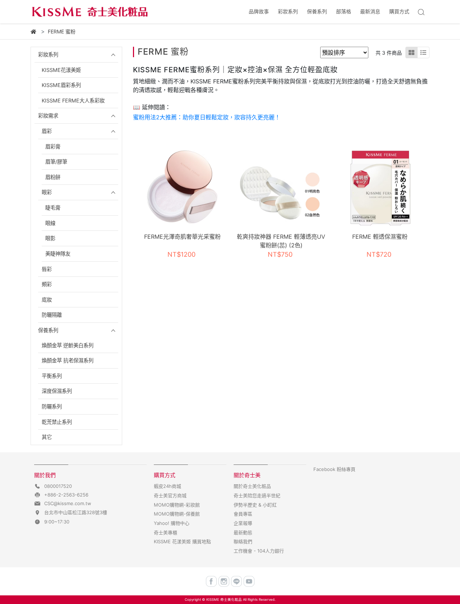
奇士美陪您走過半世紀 (257, 495)
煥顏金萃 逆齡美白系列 (67, 345)
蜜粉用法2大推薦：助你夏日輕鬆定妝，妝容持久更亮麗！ (206, 117)
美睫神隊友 (57, 254)
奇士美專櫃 (165, 532)
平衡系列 (52, 376)
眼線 (50, 223)
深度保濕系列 (57, 391)
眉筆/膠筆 (56, 162)
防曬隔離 (52, 315)
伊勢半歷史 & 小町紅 (255, 505)
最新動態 (243, 532)
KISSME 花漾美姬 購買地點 (182, 541)
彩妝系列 (48, 54)
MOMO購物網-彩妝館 (177, 505)
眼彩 (47, 192)
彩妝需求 (48, 116)
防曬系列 (52, 406)
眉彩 (47, 131)
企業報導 (243, 523)
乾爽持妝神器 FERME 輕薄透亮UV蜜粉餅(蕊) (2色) (281, 241)
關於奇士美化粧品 (252, 486)
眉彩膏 (52, 146)
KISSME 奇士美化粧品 (224, 599)
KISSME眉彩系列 (61, 85)
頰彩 (47, 284)
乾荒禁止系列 (57, 422)
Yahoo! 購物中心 (171, 523)
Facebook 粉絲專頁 (334, 469)
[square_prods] (411, 52)
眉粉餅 (52, 177)
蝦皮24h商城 (167, 486)
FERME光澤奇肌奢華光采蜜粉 (182, 236)
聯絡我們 (243, 541)
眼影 (50, 238)
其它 (47, 437)
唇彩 (47, 269)
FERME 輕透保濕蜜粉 (380, 236)
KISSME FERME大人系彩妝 (73, 100)
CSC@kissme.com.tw (67, 503)
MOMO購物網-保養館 (177, 514)
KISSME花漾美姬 (61, 70)
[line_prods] (423, 52)
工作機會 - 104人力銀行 (259, 551)
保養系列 (48, 330)
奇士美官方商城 (170, 495)
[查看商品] (182, 187)
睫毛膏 (52, 208)
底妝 (47, 300)
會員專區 (243, 514)
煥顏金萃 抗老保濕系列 (67, 360)
